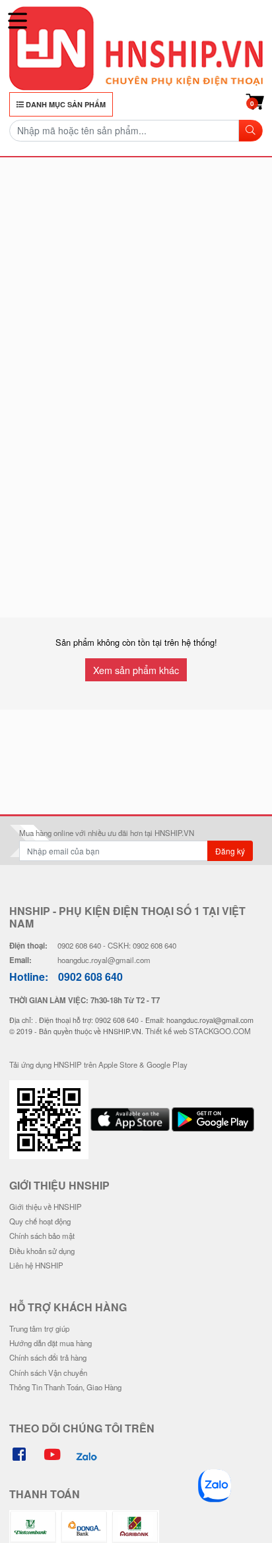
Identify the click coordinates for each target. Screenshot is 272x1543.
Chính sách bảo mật (42, 1235)
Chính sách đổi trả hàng (47, 1357)
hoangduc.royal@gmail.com (104, 960)
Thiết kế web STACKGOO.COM (198, 1031)
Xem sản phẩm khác (136, 670)
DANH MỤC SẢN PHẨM (65, 104)
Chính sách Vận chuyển (48, 1372)
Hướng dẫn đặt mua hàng (50, 1343)
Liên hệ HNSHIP (36, 1265)
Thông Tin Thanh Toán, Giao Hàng (65, 1387)
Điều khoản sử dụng (42, 1250)
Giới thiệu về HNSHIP (45, 1206)
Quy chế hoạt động (40, 1221)
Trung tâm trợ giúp (39, 1328)
